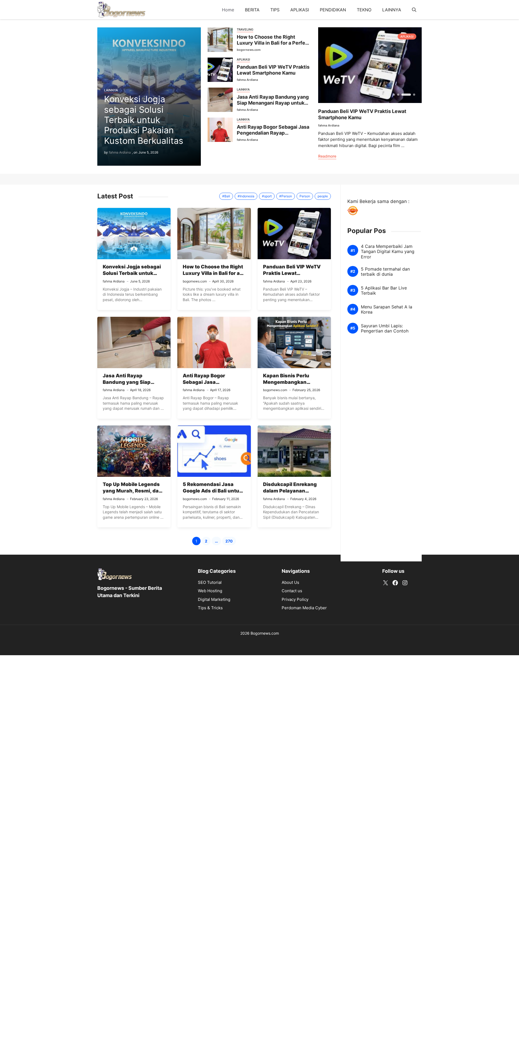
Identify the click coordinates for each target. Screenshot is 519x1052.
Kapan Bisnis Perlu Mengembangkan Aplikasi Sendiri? (286, 382)
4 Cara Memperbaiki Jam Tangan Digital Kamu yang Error (387, 251)
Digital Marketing (214, 599)
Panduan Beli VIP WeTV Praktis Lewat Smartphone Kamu (273, 70)
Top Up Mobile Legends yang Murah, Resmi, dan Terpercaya (132, 490)
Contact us (292, 590)
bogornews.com (249, 50)
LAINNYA (391, 9)
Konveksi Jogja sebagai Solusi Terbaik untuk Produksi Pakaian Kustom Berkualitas (143, 120)
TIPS (275, 9)
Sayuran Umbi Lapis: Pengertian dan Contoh (384, 328)
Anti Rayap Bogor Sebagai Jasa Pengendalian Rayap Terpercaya (273, 133)
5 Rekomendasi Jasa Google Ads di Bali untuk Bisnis (212, 490)
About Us (290, 582)
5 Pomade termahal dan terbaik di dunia (385, 272)
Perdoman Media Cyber (304, 607)
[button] (414, 10)
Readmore (327, 156)
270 (230, 542)
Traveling (245, 29)
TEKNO (364, 9)
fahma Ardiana (120, 152)
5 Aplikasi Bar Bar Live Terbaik (384, 290)
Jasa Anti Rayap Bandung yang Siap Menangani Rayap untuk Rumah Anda (273, 103)
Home (228, 9)
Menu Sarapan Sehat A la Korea (386, 309)
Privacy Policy (295, 599)
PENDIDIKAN (333, 9)
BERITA (252, 9)
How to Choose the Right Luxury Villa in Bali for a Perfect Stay (273, 43)
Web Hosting (210, 590)
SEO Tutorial (210, 582)
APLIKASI (299, 9)
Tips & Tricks (210, 607)
